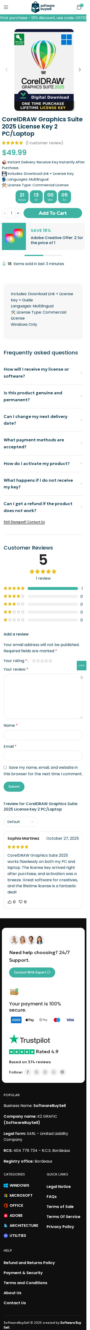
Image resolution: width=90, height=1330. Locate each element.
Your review (16, 669)
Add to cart (53, 213)
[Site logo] (43, 7)
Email (10, 746)
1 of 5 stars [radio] (34, 661)
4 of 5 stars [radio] (46, 661)
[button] (7, 70)
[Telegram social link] (62, 1072)
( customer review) (44, 143)
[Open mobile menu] (6, 7)
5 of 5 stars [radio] (50, 661)
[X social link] (36, 1072)
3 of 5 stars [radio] (42, 661)
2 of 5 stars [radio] (38, 661)
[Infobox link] (43, 236)
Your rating (15, 661)
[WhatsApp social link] (53, 1072)
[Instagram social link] (45, 1072)
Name (11, 725)
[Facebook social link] (27, 1072)
